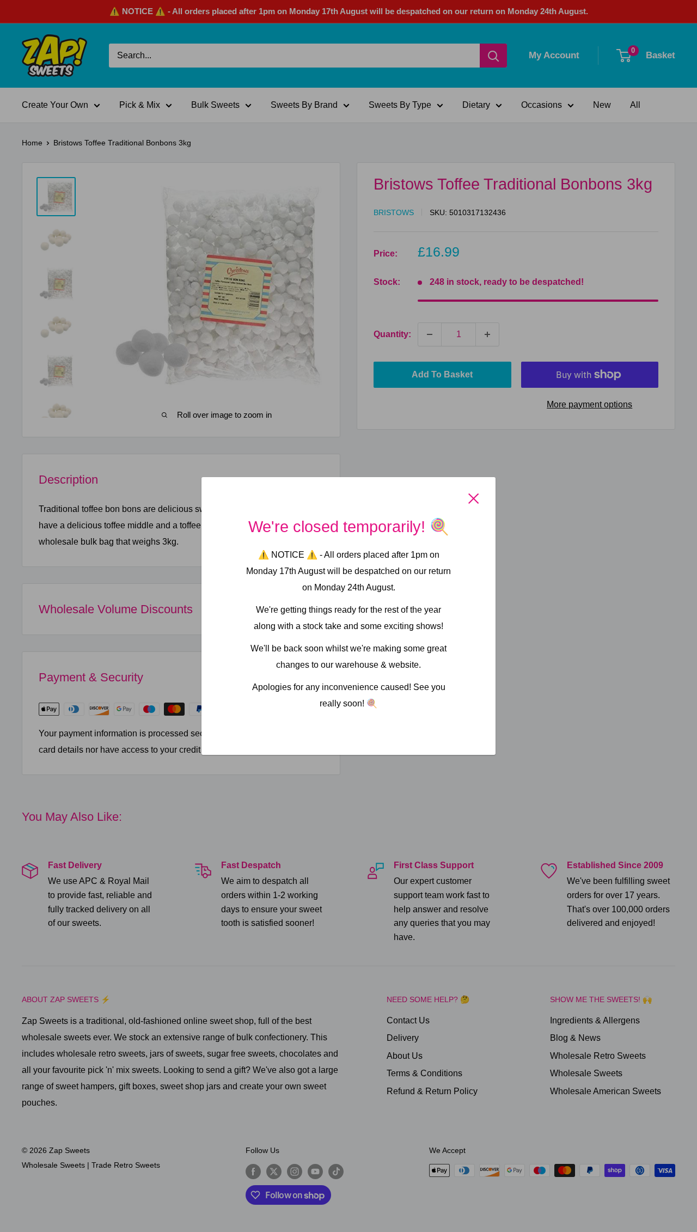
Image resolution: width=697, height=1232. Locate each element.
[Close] (473, 498)
